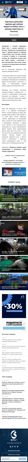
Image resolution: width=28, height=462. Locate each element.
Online (20, 2)
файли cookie (13, 459)
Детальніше (14, 339)
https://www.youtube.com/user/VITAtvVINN (14, 171)
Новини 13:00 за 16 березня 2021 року (15, 156)
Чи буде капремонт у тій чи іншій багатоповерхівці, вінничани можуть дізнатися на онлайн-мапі (13, 162)
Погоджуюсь (22, 459)
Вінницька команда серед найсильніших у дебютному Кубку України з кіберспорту (14, 149)
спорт (14, 40)
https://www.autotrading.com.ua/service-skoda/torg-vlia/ (14, 306)
